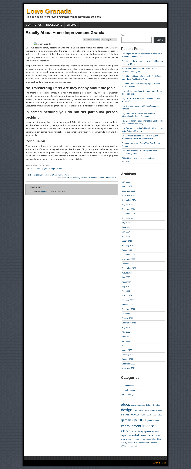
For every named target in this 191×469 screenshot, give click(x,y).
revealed (133, 435)
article (133, 405)
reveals (143, 435)
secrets (158, 436)
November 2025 (128, 195)
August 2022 (127, 327)
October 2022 (127, 318)
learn (134, 431)
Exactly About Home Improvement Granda (65, 32)
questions (149, 431)
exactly (40, 168)
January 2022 (127, 359)
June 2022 (126, 336)
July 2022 (126, 332)
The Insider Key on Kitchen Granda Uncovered (49, 175)
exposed (135, 414)
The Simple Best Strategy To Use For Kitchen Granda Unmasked (86, 178)
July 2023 (126, 277)
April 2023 (126, 291)
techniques (147, 439)
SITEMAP (72, 25)
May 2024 (126, 232)
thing (153, 439)
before (148, 405)
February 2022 (128, 355)
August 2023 (127, 273)
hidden (156, 421)
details (141, 411)
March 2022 (127, 350)
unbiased (153, 443)
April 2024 (126, 236)
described (156, 405)
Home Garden (128, 385)
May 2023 (126, 286)
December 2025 (128, 191)
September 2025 (129, 200)
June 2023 (126, 282)
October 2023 (127, 264)
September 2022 (129, 323)
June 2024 (126, 227)
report (124, 435)
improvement (56, 168)
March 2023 (127, 295)
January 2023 (127, 304)
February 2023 (128, 300)
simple (124, 439)
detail (135, 411)
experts (159, 411)
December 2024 (128, 209)
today (124, 442)
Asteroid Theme (159, 463)
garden (126, 420)
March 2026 (127, 186)
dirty (147, 411)
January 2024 (127, 250)
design (126, 410)
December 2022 (128, 309)
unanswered (144, 443)
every (152, 410)
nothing (140, 431)
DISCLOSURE (54, 25)
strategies (137, 439)
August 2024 (127, 218)
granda (47, 168)
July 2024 (126, 223)
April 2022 (126, 345)
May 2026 (126, 182)
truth (135, 442)
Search (124, 35)
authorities (141, 405)
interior (148, 426)
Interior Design (128, 394)
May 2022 (126, 341)
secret (150, 435)
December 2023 (128, 255)
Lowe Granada (49, 11)
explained (125, 415)
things (159, 439)
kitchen (125, 431)
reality (157, 431)
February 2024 (128, 245)
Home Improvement (130, 390)
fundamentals (157, 415)
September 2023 (129, 268)
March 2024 (127, 241)
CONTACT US (34, 25)
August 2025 (127, 204)
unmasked (125, 446)
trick (130, 443)
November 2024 (128, 214)
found (149, 415)
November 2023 (128, 259)
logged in (44, 191)
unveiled (134, 446)
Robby (96, 39)
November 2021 (128, 368)
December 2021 (128, 364)
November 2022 (128, 314)
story (130, 439)
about (33, 168)
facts (143, 415)
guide (149, 420)
